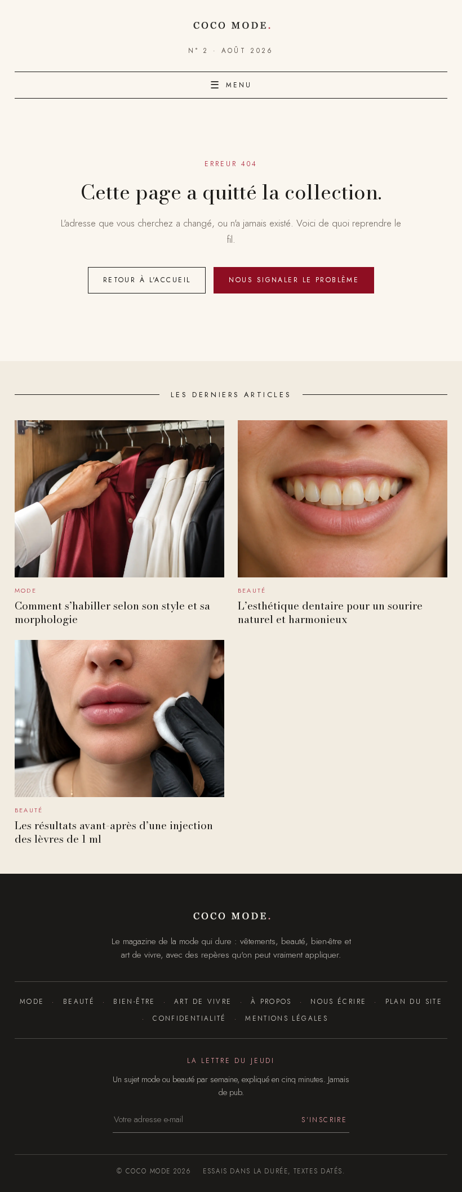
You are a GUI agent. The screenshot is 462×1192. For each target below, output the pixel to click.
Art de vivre (203, 1001)
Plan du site (413, 1001)
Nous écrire (338, 1001)
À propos (271, 1001)
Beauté (79, 1001)
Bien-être (134, 1001)
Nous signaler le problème (294, 280)
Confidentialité (189, 1018)
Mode (32, 1001)
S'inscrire (324, 1119)
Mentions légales (286, 1018)
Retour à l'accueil (147, 280)
